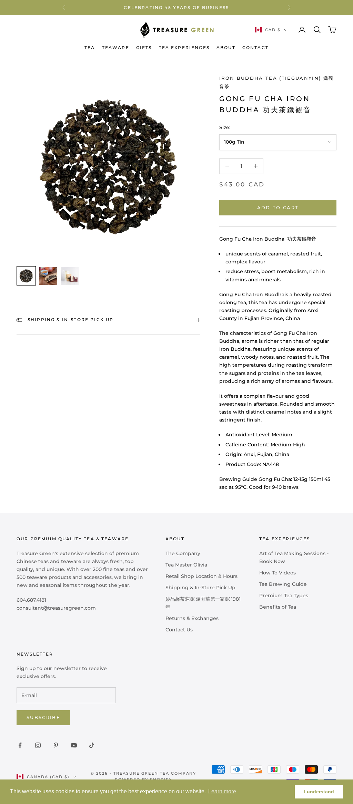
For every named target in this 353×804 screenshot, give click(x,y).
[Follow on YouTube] (73, 745)
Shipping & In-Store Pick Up (200, 587)
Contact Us (179, 630)
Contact (255, 47)
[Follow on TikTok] (91, 745)
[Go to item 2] (48, 275)
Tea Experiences (184, 47)
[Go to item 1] (26, 275)
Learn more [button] (222, 791)
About (225, 47)
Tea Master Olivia (186, 565)
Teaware (115, 47)
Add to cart (278, 207)
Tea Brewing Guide (283, 584)
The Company (182, 553)
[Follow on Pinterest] (55, 745)
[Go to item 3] (70, 275)
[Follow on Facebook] (20, 745)
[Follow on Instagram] (37, 745)
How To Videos (277, 573)
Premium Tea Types (283, 595)
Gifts (144, 47)
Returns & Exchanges (192, 618)
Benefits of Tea (277, 607)
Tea (89, 47)
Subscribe (43, 717)
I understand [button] (319, 791)
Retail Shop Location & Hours (201, 576)
